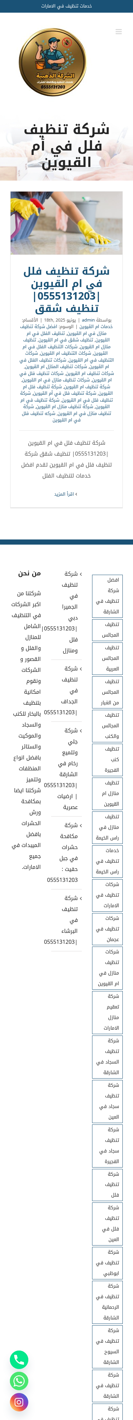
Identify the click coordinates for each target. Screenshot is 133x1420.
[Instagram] (19, 1402)
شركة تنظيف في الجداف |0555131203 (66, 690)
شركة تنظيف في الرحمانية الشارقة (107, 1302)
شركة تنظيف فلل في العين (110, 1223)
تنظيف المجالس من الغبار (110, 692)
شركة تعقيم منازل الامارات (111, 1012)
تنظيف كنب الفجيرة (112, 759)
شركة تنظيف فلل (112, 1185)
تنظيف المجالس (110, 630)
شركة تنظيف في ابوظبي (107, 1263)
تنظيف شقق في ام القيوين (66, 340)
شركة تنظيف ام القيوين (87, 386)
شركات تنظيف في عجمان (107, 929)
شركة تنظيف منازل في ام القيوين (67, 410)
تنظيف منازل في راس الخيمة (107, 827)
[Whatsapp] (19, 1381)
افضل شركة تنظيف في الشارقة (107, 595)
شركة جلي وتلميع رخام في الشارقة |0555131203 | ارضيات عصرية (66, 768)
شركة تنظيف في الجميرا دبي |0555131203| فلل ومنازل (66, 612)
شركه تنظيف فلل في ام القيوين (51, 417)
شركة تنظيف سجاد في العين (109, 1101)
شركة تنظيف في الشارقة (107, 1385)
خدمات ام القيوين (96, 326)
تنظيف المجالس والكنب (110, 726)
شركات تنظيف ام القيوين (90, 373)
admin (88, 320)
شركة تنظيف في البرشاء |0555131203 (66, 920)
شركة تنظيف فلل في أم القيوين (64, 393)
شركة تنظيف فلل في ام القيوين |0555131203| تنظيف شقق (66, 223)
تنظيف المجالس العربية (110, 658)
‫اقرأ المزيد (64, 494)
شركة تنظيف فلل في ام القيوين (66, 396)
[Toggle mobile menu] (119, 31)
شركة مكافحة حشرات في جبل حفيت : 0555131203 (66, 852)
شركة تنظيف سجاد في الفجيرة (109, 1145)
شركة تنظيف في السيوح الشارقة (107, 1346)
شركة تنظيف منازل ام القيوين (64, 406)
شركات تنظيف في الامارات (107, 895)
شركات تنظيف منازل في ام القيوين (56, 380)
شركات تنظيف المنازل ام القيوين (56, 366)
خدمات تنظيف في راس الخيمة (107, 861)
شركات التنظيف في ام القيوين (69, 356)
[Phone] (19, 1360)
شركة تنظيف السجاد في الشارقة (107, 1056)
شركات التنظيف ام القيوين (65, 353)
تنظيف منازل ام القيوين (110, 793)
